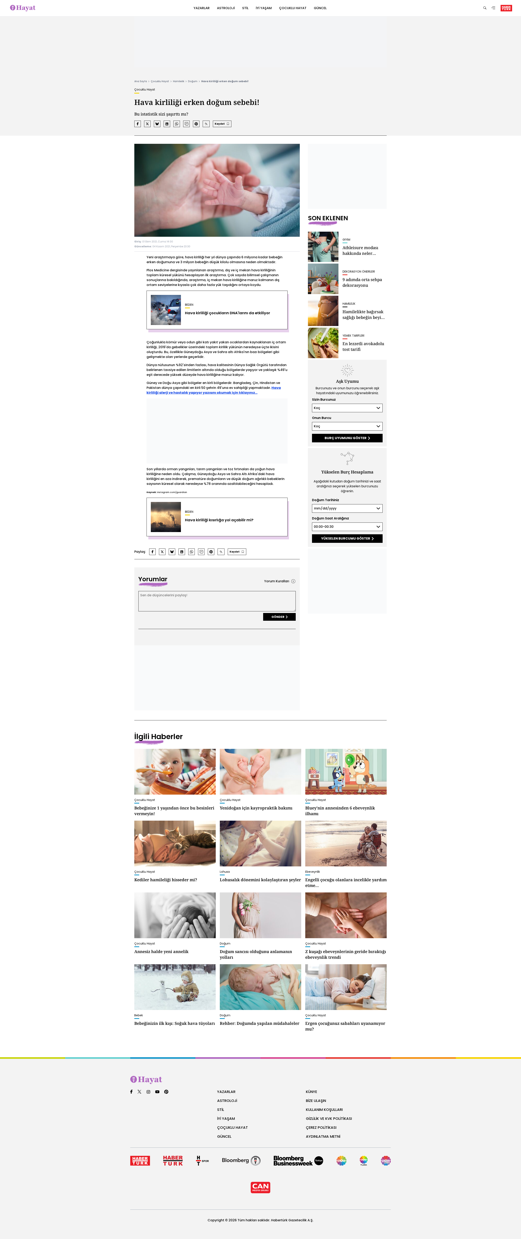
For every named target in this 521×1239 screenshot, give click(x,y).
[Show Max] (386, 1161)
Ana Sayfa (140, 81)
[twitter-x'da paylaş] (147, 124)
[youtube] (157, 1092)
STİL (220, 1109)
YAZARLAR (226, 1091)
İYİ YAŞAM (226, 1118)
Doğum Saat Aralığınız (330, 518)
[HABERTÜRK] (506, 8)
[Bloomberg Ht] (241, 1161)
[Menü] (493, 8)
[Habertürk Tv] (173, 1161)
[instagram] (148, 1092)
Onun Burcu (321, 418)
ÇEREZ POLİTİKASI (321, 1127)
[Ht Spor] (202, 1161)
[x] (139, 1092)
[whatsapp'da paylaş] (176, 124)
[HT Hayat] (260, 1080)
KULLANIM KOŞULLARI (324, 1109)
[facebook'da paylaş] (137, 124)
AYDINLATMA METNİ (323, 1136)
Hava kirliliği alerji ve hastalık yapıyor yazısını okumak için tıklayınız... (214, 390)
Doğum (192, 81)
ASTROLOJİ (227, 1100)
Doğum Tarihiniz (325, 500)
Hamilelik (178, 81)
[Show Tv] (341, 1161)
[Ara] (485, 8)
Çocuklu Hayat (160, 81)
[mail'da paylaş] (186, 124)
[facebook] (131, 1092)
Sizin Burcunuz (324, 399)
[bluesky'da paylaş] (157, 124)
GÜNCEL (224, 1136)
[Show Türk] (364, 1161)
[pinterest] (166, 1092)
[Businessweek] (298, 1161)
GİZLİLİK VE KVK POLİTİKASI (329, 1118)
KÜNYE (311, 1091)
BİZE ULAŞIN (316, 1100)
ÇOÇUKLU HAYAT (232, 1127)
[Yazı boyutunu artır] (206, 124)
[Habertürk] (140, 1161)
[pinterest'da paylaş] (196, 124)
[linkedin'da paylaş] (167, 124)
